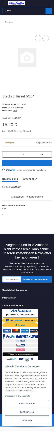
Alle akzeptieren (27, 403)
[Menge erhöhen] (48, 154)
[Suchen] (49, 11)
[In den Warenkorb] (4, 31)
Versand (27, 131)
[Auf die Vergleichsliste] (38, 38)
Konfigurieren (27, 412)
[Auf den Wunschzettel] (45, 38)
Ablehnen (27, 420)
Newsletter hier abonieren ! (36, 279)
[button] (27, 290)
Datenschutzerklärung (15, 266)
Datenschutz (24, 396)
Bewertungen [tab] (29, 179)
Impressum (10, 396)
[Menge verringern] (5, 154)
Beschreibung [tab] (10, 179)
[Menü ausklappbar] (3, 2)
